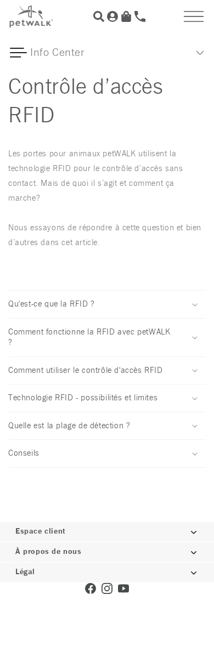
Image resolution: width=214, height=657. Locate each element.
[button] (194, 16)
